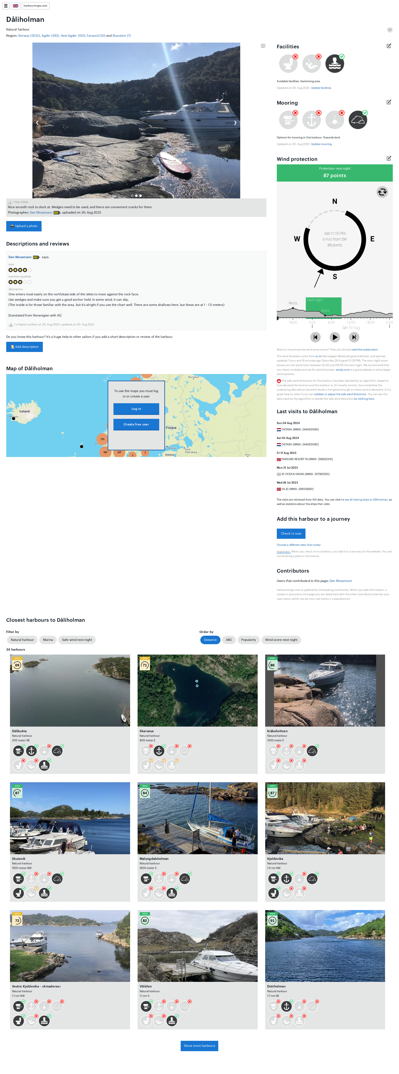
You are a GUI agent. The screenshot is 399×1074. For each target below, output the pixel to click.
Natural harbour (22, 639)
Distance (210, 639)
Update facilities (321, 88)
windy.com (343, 370)
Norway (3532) (29, 35)
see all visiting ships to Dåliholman (366, 500)
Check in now (291, 533)
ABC (229, 639)
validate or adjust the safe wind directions (340, 394)
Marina (48, 639)
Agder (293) (50, 35)
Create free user (136, 424)
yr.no (318, 356)
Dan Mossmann (41, 212)
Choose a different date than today (299, 545)
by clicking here (364, 399)
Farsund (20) (96, 35)
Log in (136, 409)
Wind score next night (281, 639)
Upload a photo (23, 226)
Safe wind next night (77, 639)
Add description (24, 346)
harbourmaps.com (35, 6)
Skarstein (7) (121, 35)
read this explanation (364, 349)
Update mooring (321, 144)
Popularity (248, 639)
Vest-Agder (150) (73, 35)
